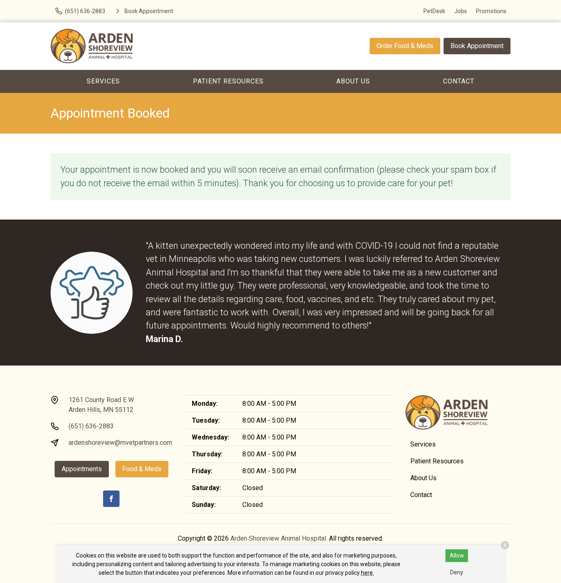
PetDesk (434, 11)
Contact (458, 81)
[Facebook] (111, 498)
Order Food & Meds (405, 46)
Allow (457, 555)
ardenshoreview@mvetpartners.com (120, 443)
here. (367, 572)
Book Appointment (477, 46)
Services (103, 81)
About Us (353, 81)
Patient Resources (228, 81)
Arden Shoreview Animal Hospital (278, 538)
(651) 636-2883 (91, 426)
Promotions (491, 11)
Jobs (460, 11)
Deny (456, 572)
